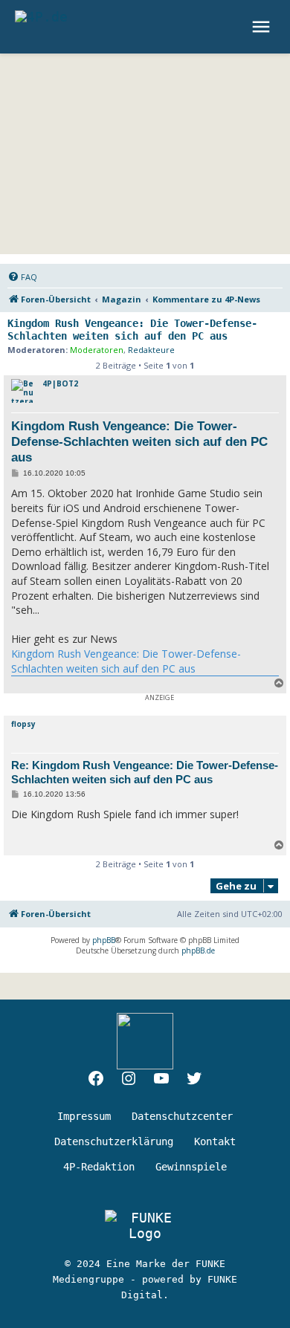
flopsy (23, 723)
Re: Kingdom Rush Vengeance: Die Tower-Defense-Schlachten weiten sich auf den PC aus (144, 772)
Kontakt (215, 1141)
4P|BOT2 (60, 383)
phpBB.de (198, 950)
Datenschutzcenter (182, 1116)
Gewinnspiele (191, 1167)
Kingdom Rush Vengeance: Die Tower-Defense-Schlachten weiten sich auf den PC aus (132, 329)
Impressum (84, 1116)
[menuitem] (22, 277)
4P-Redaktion (99, 1167)
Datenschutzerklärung (113, 1141)
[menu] (263, 27)
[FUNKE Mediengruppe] (145, 1225)
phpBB (103, 940)
